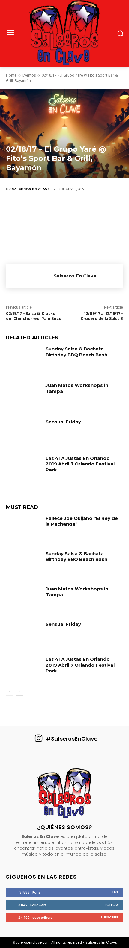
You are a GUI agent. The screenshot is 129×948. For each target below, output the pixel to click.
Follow (112, 904)
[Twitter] (33, 209)
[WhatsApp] (69, 209)
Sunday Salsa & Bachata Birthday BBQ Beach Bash (76, 352)
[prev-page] (10, 692)
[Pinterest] (51, 209)
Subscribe (109, 917)
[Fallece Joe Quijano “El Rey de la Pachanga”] (23, 529)
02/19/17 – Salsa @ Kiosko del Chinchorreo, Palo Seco (34, 316)
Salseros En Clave (31, 189)
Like (115, 892)
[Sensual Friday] (23, 432)
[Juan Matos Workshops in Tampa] (23, 396)
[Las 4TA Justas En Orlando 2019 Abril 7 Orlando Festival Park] (23, 469)
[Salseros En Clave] (29, 276)
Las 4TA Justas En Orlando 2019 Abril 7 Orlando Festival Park (80, 464)
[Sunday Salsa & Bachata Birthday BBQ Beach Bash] (23, 359)
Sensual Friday (63, 422)
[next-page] (19, 692)
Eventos (29, 75)
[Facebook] (15, 209)
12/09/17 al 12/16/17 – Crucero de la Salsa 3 (102, 316)
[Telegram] (105, 209)
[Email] (87, 209)
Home (11, 75)
